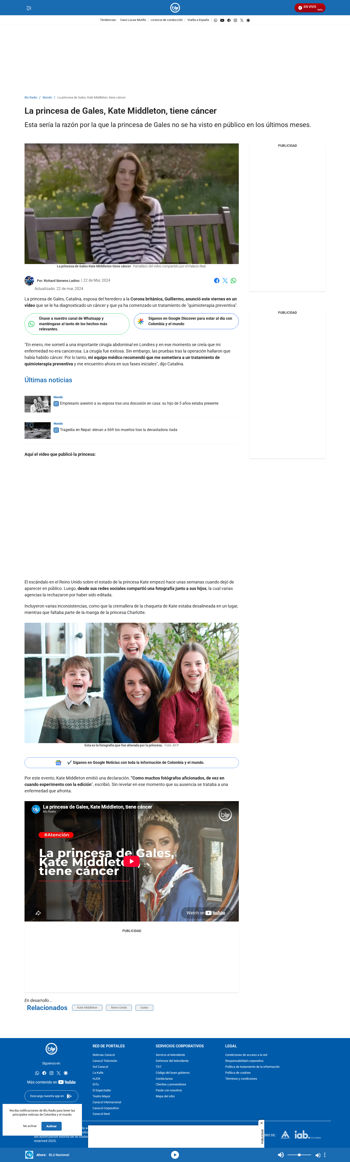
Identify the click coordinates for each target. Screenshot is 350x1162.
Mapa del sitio (165, 1096)
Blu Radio (31, 97)
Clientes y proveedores (171, 1084)
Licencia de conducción (167, 20)
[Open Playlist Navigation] (324, 1154)
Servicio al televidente (170, 1055)
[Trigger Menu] (29, 8)
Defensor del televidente (172, 1061)
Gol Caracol (100, 1067)
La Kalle (98, 1072)
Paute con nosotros (169, 1090)
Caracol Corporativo (106, 1108)
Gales (144, 1007)
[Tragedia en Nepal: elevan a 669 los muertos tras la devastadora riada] (38, 430)
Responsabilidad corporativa (244, 1061)
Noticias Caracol (104, 1055)
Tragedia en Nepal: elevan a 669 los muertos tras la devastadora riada (118, 429)
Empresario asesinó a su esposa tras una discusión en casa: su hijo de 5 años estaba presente (139, 403)
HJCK (96, 1078)
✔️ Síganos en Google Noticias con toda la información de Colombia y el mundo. (136, 762)
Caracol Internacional (107, 1102)
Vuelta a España (198, 20)
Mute (281, 1155)
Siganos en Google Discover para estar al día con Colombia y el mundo (190, 321)
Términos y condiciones (241, 1078)
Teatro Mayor (101, 1096)
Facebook (217, 283)
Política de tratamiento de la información (252, 1067)
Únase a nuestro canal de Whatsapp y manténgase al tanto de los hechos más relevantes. (73, 323)
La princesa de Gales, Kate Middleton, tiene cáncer (91, 97)
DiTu (96, 1084)
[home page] (175, 8)
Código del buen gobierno (173, 1072)
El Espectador (102, 1090)
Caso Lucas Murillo (133, 20)
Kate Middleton (87, 1007)
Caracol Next (101, 1114)
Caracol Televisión (105, 1061)
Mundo (47, 97)
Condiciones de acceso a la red (246, 1055)
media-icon (175, 1154)
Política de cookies (238, 1072)
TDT (159, 1067)
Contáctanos (164, 1078)
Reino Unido (119, 1007)
